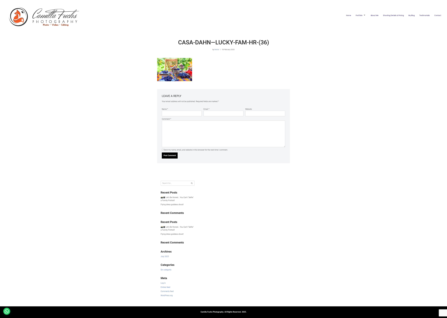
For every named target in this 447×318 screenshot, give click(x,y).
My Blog (411, 15)
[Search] (192, 183)
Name (165, 109)
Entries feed (165, 287)
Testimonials (424, 15)
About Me (374, 15)
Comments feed (167, 291)
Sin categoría (166, 270)
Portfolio (359, 15)
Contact (437, 15)
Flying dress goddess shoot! (172, 204)
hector (217, 50)
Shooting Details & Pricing (393, 15)
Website (248, 109)
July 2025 (165, 256)
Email (206, 109)
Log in (163, 283)
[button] (6, 311)
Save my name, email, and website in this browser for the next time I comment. (196, 150)
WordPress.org (167, 295)
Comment (166, 119)
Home (348, 15)
